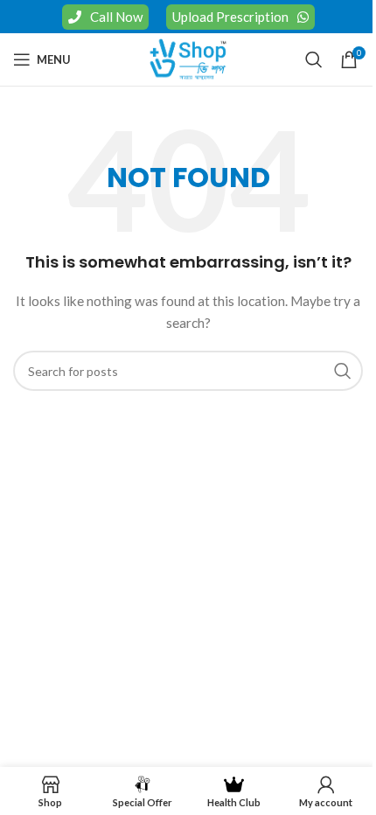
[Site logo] (188, 58)
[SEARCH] (343, 371)
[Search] (313, 59)
